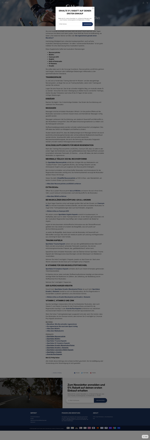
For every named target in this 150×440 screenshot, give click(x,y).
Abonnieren (87, 24)
